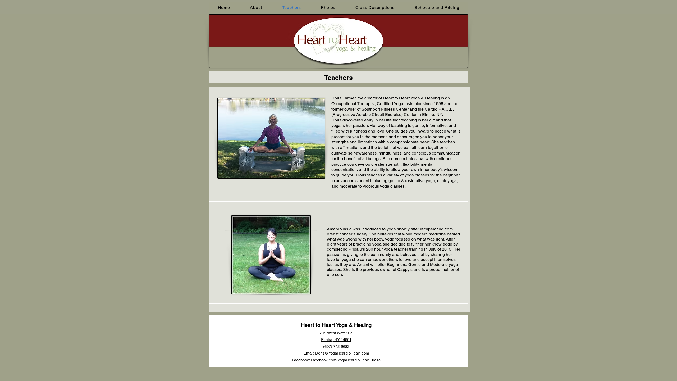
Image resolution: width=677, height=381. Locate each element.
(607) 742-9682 (336, 346)
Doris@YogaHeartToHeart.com (342, 353)
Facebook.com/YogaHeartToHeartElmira (346, 360)
